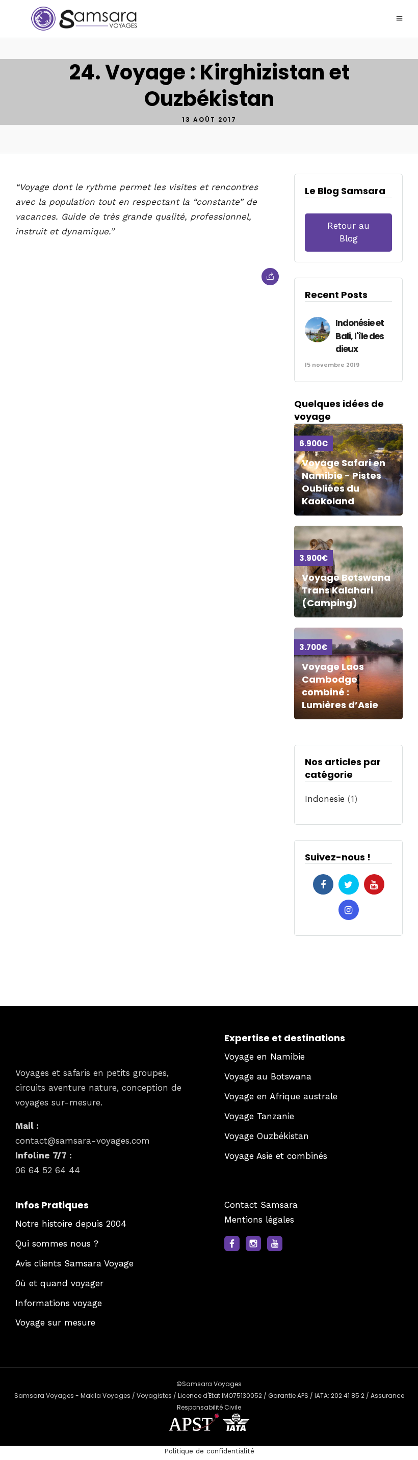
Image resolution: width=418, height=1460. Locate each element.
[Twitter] (348, 884)
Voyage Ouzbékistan (266, 1136)
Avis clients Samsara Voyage (74, 1263)
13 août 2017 (209, 119)
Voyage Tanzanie (259, 1116)
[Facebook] (323, 884)
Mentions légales (259, 1219)
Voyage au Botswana (267, 1076)
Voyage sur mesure (55, 1322)
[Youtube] (374, 884)
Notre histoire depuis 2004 (70, 1224)
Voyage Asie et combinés (275, 1156)
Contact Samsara (261, 1205)
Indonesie (325, 799)
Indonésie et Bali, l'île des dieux (359, 336)
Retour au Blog (348, 232)
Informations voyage (58, 1303)
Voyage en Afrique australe (280, 1096)
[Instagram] (348, 910)
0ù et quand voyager (59, 1283)
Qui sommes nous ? (56, 1243)
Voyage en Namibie (264, 1056)
